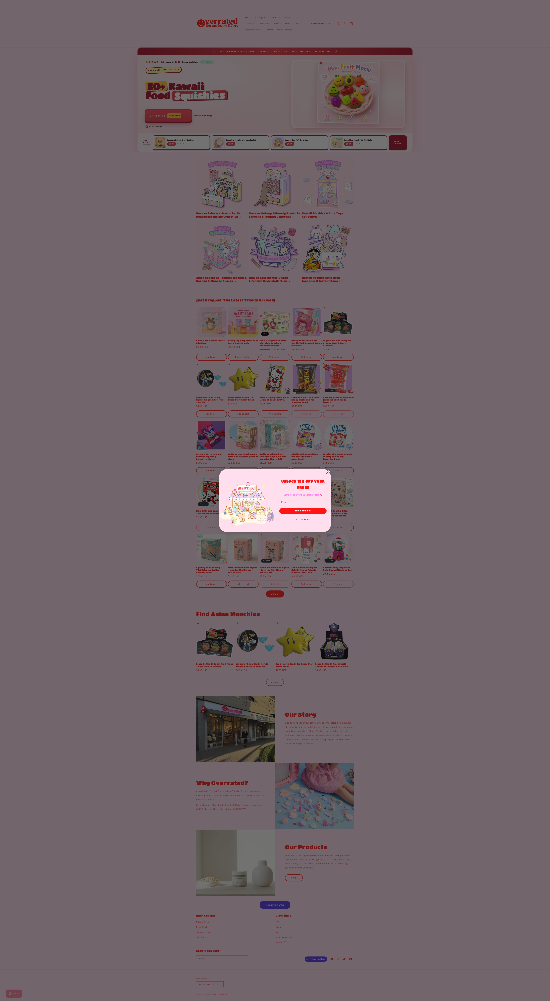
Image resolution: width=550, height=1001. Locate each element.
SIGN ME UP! (302, 511)
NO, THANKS (303, 519)
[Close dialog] (327, 472)
